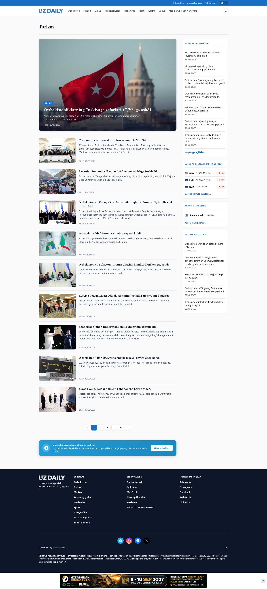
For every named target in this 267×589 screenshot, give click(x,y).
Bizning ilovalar (136, 497)
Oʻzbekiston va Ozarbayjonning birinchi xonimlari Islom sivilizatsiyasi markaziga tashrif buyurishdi (204, 260)
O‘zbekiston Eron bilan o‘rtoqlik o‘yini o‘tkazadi (204, 245)
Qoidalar (132, 487)
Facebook (185, 492)
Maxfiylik (132, 492)
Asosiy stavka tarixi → (196, 222)
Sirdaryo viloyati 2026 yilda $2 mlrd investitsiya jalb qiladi (203, 54)
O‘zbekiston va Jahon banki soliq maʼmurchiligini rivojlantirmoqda (202, 95)
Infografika (178, 3)
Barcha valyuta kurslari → (198, 193)
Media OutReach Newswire (183, 10)
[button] (225, 10)
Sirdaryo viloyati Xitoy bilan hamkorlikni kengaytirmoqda (200, 68)
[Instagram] (129, 541)
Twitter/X (185, 497)
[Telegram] (120, 541)
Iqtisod (87, 10)
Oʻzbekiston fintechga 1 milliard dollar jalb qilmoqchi (204, 303)
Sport (141, 10)
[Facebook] (138, 541)
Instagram (186, 487)
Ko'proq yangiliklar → (195, 152)
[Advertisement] (133, 581)
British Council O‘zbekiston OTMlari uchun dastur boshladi (203, 109)
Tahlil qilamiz (211, 3)
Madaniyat (129, 10)
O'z (223, 3)
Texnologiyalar (112, 10)
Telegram (185, 482)
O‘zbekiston (74, 10)
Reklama (132, 502)
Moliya (98, 10)
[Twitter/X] (146, 541)
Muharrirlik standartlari (141, 507)
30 (121, 427)
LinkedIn (185, 502)
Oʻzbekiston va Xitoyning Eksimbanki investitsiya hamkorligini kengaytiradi (204, 290)
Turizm (151, 10)
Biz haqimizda (135, 482)
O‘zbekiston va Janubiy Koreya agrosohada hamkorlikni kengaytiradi (204, 123)
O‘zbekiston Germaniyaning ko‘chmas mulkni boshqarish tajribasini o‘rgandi (205, 81)
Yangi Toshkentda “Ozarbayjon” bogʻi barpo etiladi (204, 276)
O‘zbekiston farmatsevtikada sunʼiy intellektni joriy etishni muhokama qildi (203, 138)
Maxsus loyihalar (194, 3)
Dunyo (162, 10)
